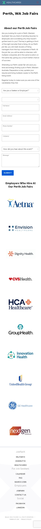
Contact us (20, 495)
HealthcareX (20, 465)
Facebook (20, 504)
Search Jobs (20, 482)
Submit (8, 173)
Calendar (20, 474)
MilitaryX (20, 457)
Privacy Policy (26, 519)
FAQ (20, 478)
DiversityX (20, 461)
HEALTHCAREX (13, 2)
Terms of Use (14, 519)
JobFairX (20, 491)
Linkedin (20, 508)
